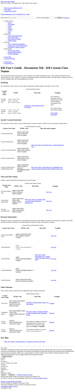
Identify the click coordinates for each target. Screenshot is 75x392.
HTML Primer (12, 40)
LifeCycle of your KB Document (17, 45)
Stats (9, 32)
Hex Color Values (13, 37)
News (9, 27)
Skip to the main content (8, 1)
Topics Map (7, 57)
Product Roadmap (13, 54)
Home (10, 22)
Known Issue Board (14, 50)
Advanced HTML (9, 58)
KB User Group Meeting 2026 (13, 8)
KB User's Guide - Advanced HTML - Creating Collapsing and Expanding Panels (37, 313)
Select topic (40, 17)
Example (51, 303)
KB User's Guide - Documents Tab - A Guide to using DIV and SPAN (24, 341)
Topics (10, 26)
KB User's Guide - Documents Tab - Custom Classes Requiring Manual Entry (35, 201)
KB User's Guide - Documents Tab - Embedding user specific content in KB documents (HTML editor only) (47, 168)
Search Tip (66, 17)
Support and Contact (10, 11)
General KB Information (15, 36)
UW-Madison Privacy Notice (9, 386)
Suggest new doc (28, 374)
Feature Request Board (14, 52)
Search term (4, 17)
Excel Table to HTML (14, 39)
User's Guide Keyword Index (16, 44)
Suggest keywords (7, 356)
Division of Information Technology (11, 381)
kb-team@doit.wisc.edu (40, 378)
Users (9, 31)
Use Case (48, 192)
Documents (11, 24)
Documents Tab (9, 63)
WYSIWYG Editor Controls (16, 47)
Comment (19, 374)
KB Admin (7, 9)
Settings (10, 29)
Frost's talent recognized (54, 113)
